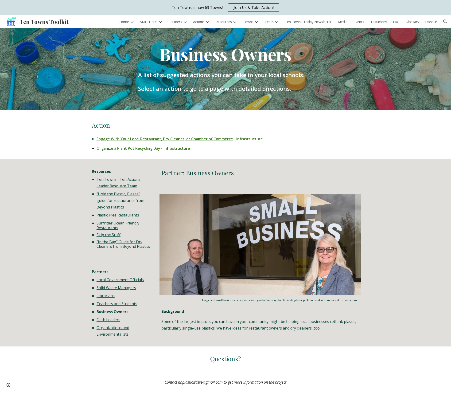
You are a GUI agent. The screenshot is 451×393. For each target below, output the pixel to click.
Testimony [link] (378, 21)
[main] (225, 54)
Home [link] (124, 21)
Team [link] (269, 21)
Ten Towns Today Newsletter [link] (308, 21)
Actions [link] (199, 21)
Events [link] (359, 21)
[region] (225, 7)
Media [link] (342, 21)
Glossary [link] (412, 21)
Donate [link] (431, 21)
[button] (445, 21)
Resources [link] (224, 21)
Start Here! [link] (148, 21)
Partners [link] (175, 21)
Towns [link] (248, 21)
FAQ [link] (396, 21)
